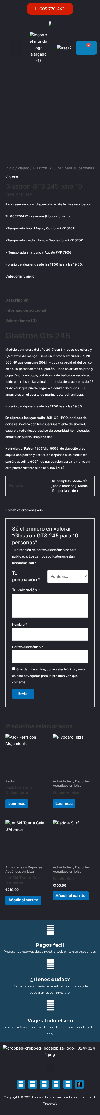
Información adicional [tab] (25, 310)
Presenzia (50, 1103)
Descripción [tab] (17, 300)
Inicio (9, 168)
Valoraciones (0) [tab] (21, 320)
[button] (16, 48)
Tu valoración (26, 590)
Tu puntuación (26, 576)
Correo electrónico (27, 647)
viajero (23, 168)
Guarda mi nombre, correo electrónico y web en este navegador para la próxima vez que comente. (48, 675)
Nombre (19, 624)
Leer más (16, 803)
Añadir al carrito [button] (23, 900)
